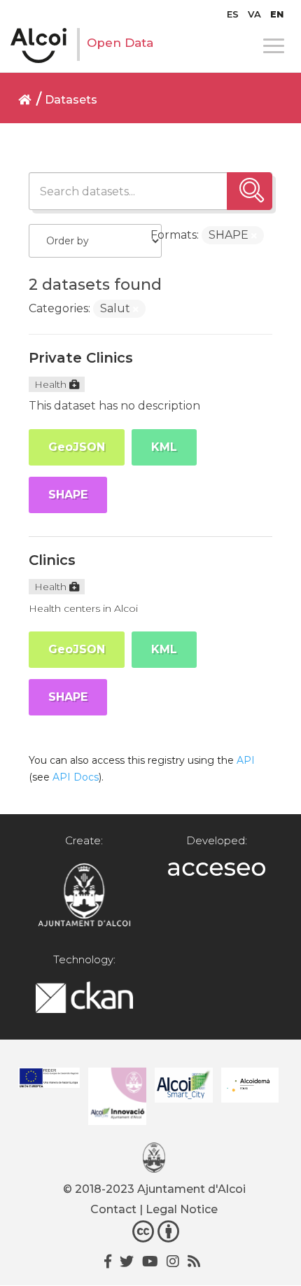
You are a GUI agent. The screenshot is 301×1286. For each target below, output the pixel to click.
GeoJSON (76, 447)
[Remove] (254, 236)
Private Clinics (81, 357)
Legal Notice (182, 1209)
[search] (249, 191)
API (246, 760)
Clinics (52, 560)
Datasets (71, 99)
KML (164, 447)
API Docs (75, 777)
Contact (113, 1209)
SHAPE (68, 494)
